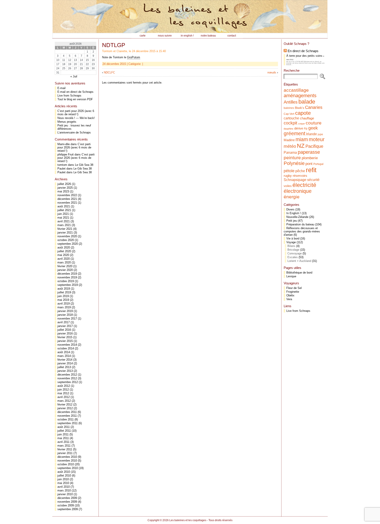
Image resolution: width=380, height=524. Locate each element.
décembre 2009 (67, 498)
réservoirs (300, 175)
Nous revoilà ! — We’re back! (76, 118)
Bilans (291, 246)
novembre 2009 (67, 501)
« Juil (73, 76)
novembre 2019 (67, 277)
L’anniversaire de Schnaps (74, 132)
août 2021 (63, 206)
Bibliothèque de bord (299, 272)
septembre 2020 (67, 243)
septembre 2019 (67, 285)
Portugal (318, 164)
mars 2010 (64, 490)
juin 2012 (63, 389)
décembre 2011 (67, 412)
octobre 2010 (65, 464)
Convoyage (294, 253)
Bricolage (293, 249)
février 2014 (64, 359)
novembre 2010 (67, 460)
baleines (289, 108)
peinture (292, 157)
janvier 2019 (65, 311)
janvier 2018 (65, 314)
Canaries (313, 107)
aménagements (300, 95)
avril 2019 (63, 303)
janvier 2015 (65, 341)
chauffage (307, 118)
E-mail (61, 88)
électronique (298, 191)
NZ (301, 145)
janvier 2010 (65, 494)
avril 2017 (63, 322)
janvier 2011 (65, 453)
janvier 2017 (65, 326)
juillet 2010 (64, 475)
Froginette (292, 291)
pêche (300, 171)
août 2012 (63, 385)
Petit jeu (291, 220)
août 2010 (63, 471)
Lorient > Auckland (299, 261)
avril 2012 (63, 397)
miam (302, 139)
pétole (289, 171)
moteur (317, 139)
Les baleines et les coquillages (187, 520)
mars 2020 (64, 262)
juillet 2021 (64, 210)
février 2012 (64, 404)
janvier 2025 (65, 187)
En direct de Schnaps (303, 51)
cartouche (291, 118)
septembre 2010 (67, 468)
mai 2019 (63, 299)
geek (313, 128)
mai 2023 (63, 191)
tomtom (62, 164)
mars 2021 (64, 225)
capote (303, 113)
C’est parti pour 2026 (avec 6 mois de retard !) (75, 112)
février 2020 (64, 266)
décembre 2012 (67, 374)
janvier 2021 (65, 232)
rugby (288, 175)
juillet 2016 (64, 329)
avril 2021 (63, 221)
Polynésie (294, 163)
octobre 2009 (65, 505)
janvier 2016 (65, 333)
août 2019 (63, 288)
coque (301, 123)
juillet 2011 (64, 430)
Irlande (311, 134)
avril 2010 (63, 486)
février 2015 (64, 337)
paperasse (309, 152)
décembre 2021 (67, 199)
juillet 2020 (64, 251)
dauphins (288, 128)
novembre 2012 (67, 378)
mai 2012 (63, 393)
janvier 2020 (65, 270)
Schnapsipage (295, 180)
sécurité (313, 180)
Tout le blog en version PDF (75, 99)
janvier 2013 (65, 370)
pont (308, 163)
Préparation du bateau (300, 224)
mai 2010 (63, 483)
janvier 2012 (65, 408)
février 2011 (64, 449)
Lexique (291, 276)
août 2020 (63, 247)
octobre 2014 (65, 348)
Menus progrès (66, 121)
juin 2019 (63, 296)
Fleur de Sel (294, 288)
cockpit (290, 123)
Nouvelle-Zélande (297, 217)
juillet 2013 (64, 367)
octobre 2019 (65, 281)
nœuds (271, 72)
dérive (298, 128)
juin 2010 (63, 479)
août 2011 (63, 427)
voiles (288, 186)
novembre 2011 (67, 415)
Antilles (291, 102)
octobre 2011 (65, 419)
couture (314, 122)
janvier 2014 (65, 363)
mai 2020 (63, 255)
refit (311, 169)
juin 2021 (63, 213)
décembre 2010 (67, 456)
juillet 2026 (64, 184)
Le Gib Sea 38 (84, 164)
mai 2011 (63, 438)
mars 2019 (64, 307)
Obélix (290, 295)
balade (306, 102)
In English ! (293, 213)
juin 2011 (63, 434)
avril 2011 (63, 442)
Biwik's (299, 108)
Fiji (305, 128)
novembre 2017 (67, 318)
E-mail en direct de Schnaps (75, 91)
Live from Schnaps (69, 95)
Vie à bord (292, 238)
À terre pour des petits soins (304, 55)
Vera (289, 299)
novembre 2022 (67, 195)
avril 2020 (63, 258)
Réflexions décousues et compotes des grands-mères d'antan (302, 231)
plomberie (310, 158)
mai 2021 (63, 217)
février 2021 (64, 228)
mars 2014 (64, 356)
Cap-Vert (289, 113)
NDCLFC (109, 72)
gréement (294, 133)
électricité (304, 185)
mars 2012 (64, 400)
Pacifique (314, 146)
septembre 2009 (67, 509)
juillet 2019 (64, 292)
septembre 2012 (67, 382)
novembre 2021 (67, 202)
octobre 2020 (65, 240)
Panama (290, 152)
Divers (290, 209)
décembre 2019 (67, 273)
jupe (320, 134)
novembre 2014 (67, 344)
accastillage (296, 90)
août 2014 (63, 352)
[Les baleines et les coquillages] (190, 16)
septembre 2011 (67, 423)
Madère (289, 140)
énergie (292, 196)
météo (290, 146)
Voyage (291, 242)
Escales (292, 257)
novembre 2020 (67, 236)
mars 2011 (64, 445)
